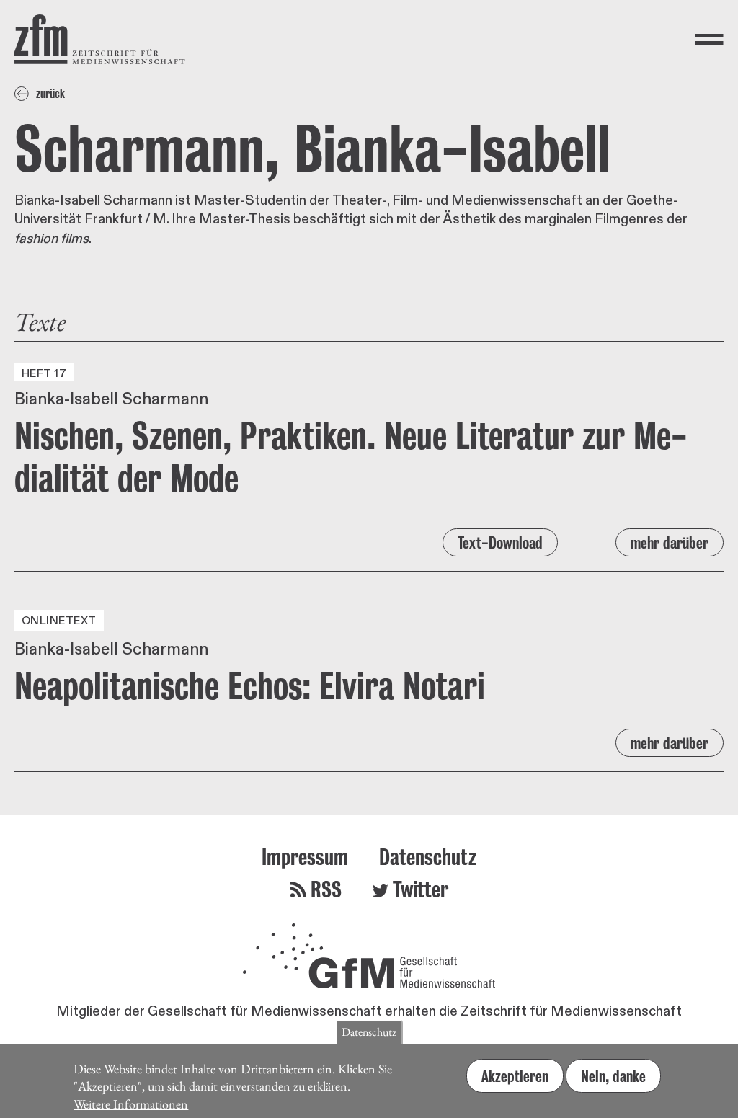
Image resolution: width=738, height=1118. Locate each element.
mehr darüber (669, 542)
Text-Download (500, 542)
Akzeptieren (514, 1076)
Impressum (305, 856)
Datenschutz (427, 856)
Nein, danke (613, 1076)
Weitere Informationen (131, 1104)
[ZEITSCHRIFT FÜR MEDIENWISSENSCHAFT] (99, 39)
